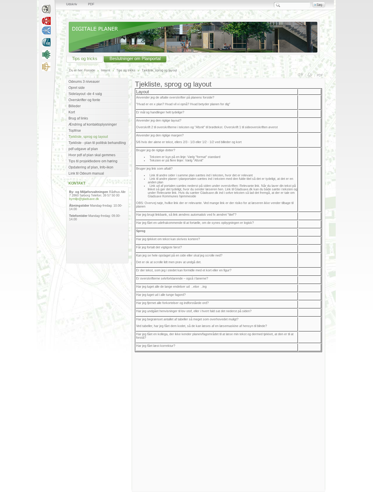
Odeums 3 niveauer (84, 82)
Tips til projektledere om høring (92, 161)
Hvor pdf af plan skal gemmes (91, 155)
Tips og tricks (84, 58)
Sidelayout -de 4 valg (85, 94)
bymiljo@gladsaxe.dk (84, 199)
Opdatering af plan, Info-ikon (90, 167)
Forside (89, 70)
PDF (91, 4)
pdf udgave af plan (83, 149)
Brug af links (78, 118)
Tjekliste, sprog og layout (159, 70)
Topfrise (74, 131)
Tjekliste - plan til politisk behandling (97, 143)
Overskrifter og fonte (84, 100)
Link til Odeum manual (86, 173)
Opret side (76, 88)
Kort (71, 112)
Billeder (74, 106)
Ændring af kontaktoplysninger (92, 124)
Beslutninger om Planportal (135, 58)
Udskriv (71, 4)
